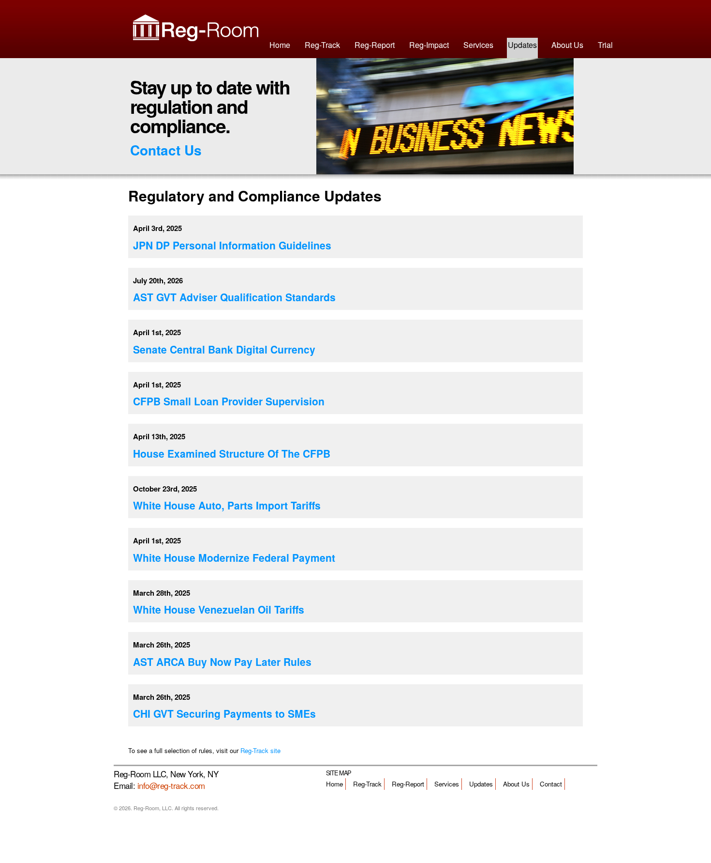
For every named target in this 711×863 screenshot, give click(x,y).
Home (279, 44)
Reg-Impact (429, 44)
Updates (522, 44)
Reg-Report (375, 44)
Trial (605, 44)
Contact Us (166, 150)
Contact (551, 783)
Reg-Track (322, 44)
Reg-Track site (260, 750)
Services (478, 44)
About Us (567, 44)
